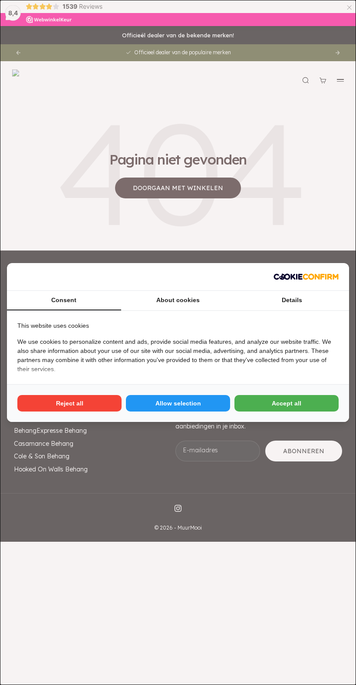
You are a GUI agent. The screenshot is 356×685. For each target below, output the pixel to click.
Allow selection (178, 403)
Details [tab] (292, 299)
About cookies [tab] (178, 299)
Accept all (286, 403)
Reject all (69, 403)
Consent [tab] (63, 299)
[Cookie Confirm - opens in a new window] (306, 276)
